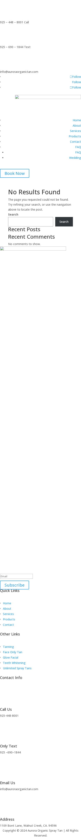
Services (75, 131)
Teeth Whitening (14, 663)
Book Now (15, 173)
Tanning (8, 647)
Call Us (6, 709)
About (77, 125)
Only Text (8, 746)
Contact (75, 142)
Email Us (7, 782)
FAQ (78, 147)
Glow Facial (10, 657)
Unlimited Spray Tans (17, 668)
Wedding (75, 158)
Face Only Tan (12, 652)
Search (13, 214)
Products (75, 136)
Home (77, 120)
